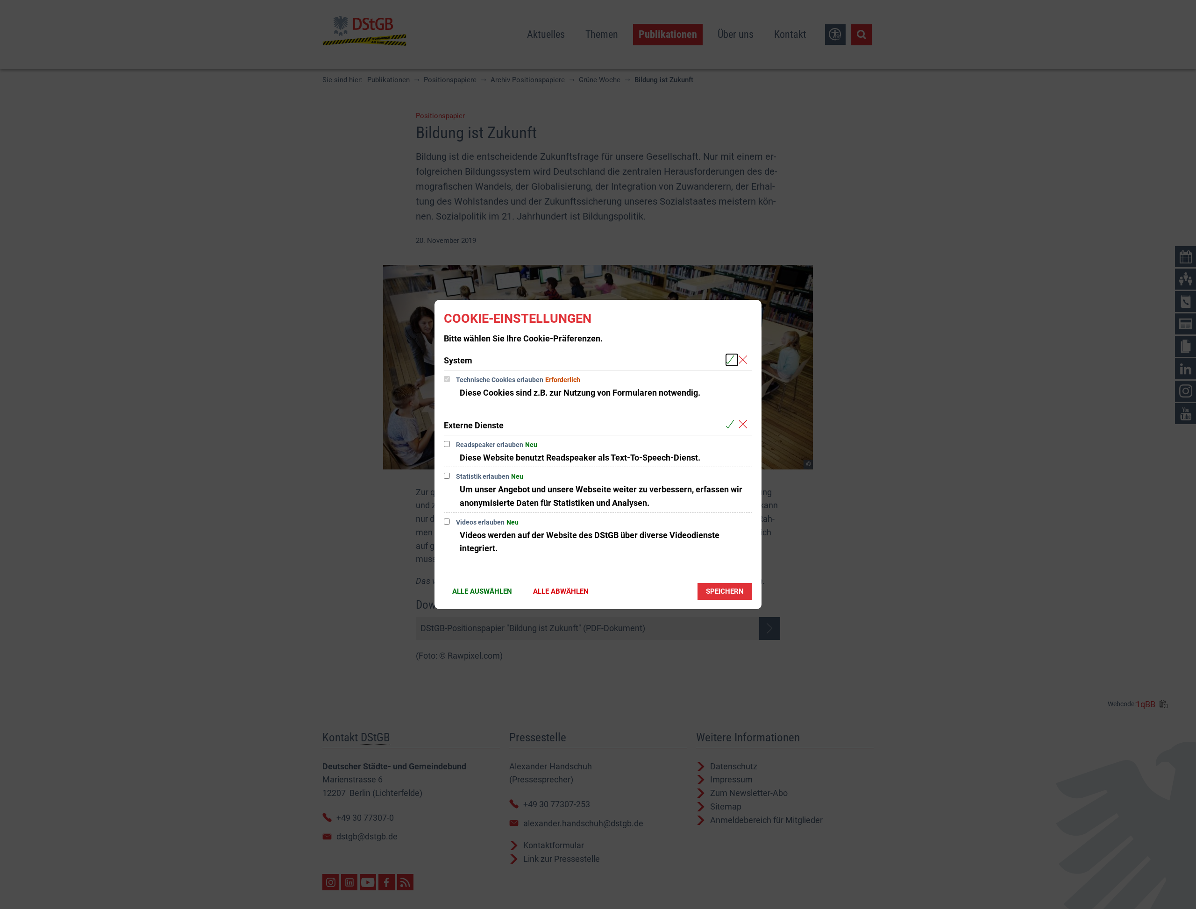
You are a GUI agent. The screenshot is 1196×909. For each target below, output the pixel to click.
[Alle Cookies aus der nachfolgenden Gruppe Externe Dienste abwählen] (745, 425)
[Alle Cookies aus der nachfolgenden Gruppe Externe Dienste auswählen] (732, 425)
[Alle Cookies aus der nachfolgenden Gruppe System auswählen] (732, 360)
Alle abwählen (561, 591)
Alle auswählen (482, 591)
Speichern (725, 591)
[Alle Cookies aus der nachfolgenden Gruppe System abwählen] (745, 360)
